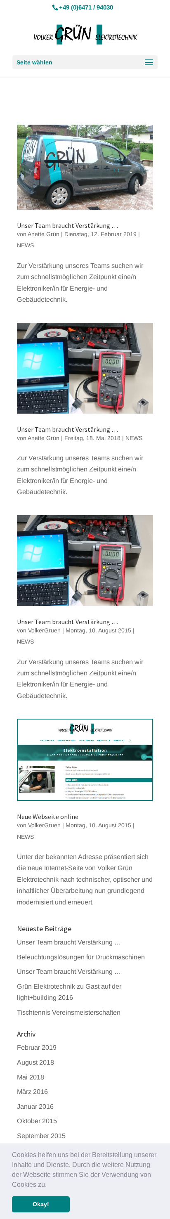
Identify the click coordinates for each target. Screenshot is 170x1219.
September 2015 (41, 1135)
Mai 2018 (30, 1077)
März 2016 (32, 1091)
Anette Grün (43, 234)
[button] (49, 1185)
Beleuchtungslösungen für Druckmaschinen (81, 957)
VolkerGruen (44, 630)
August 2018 (35, 1062)
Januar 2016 (35, 1106)
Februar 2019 (37, 1047)
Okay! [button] (41, 1204)
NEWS (25, 245)
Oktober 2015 (37, 1120)
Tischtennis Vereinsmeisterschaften (68, 1012)
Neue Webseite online (47, 816)
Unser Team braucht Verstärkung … (67, 225)
